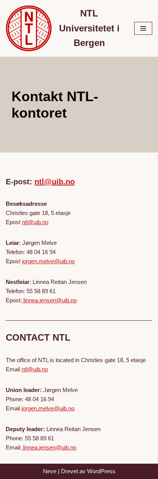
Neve (49, 471)
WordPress (101, 471)
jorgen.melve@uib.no (48, 261)
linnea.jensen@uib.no (49, 300)
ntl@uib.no (55, 181)
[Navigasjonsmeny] (143, 28)
